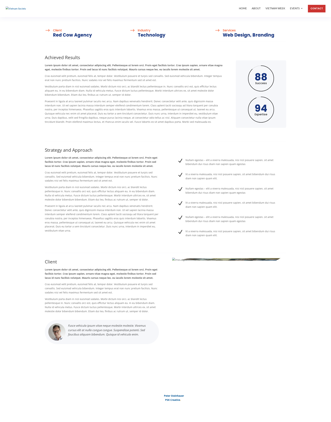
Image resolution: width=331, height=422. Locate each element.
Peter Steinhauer (174, 395)
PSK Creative (172, 399)
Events (295, 8)
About (256, 8)
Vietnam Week (275, 8)
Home (243, 8)
